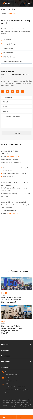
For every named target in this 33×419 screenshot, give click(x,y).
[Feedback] (21, 417)
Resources (5, 356)
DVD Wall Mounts (9, 57)
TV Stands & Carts (9, 44)
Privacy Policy (13, 405)
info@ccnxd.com (13, 157)
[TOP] (29, 417)
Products (5, 345)
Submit (16, 133)
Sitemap (4, 405)
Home (4, 13)
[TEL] (12, 417)
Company (5, 350)
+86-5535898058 (11, 375)
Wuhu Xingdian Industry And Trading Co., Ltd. (16, 401)
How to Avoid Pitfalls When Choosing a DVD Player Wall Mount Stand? (11, 329)
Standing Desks (8, 48)
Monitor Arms (8, 53)
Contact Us (12, 13)
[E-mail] (4, 417)
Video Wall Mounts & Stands (13, 61)
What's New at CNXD (16, 271)
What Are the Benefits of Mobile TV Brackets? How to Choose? (11, 300)
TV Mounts (7, 40)
